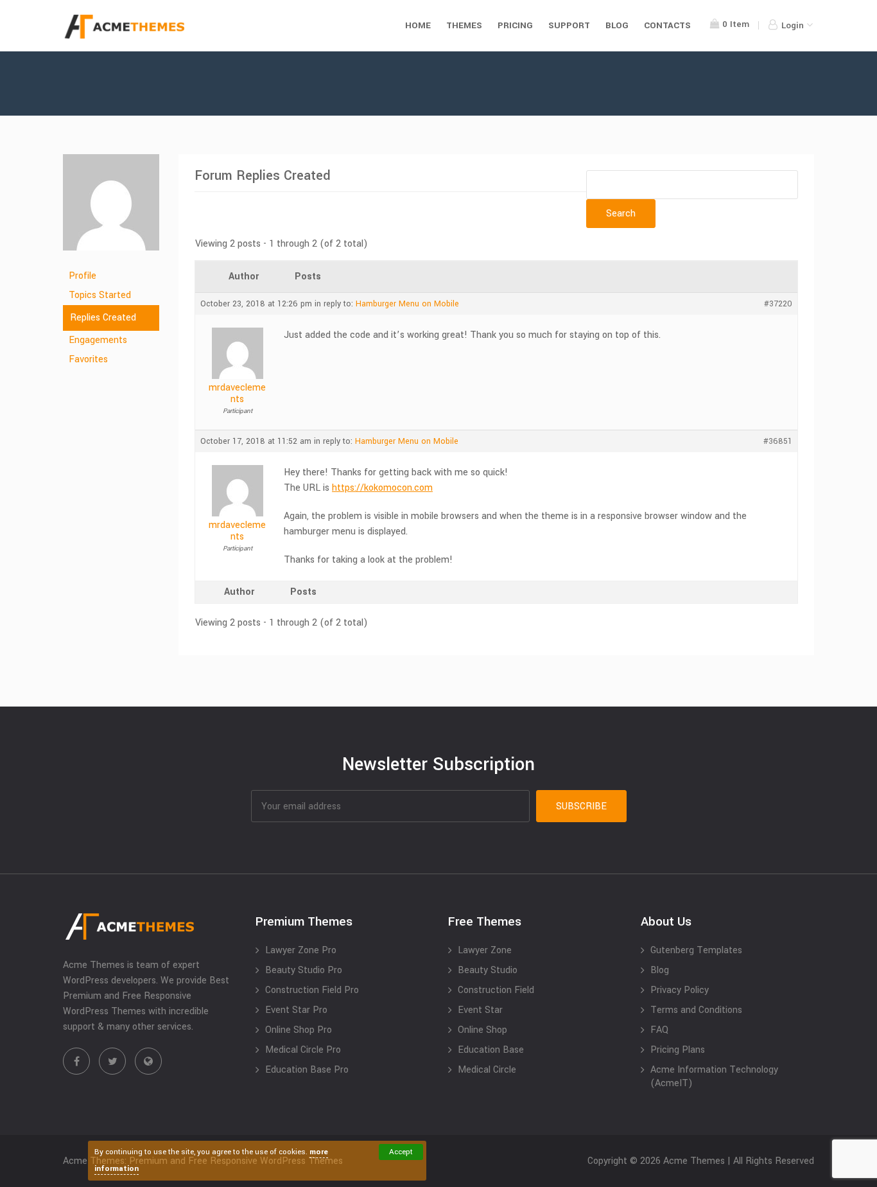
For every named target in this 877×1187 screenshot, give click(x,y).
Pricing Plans (677, 1050)
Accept (401, 1152)
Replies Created (103, 317)
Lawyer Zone (485, 950)
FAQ (659, 1030)
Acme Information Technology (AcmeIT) (714, 1076)
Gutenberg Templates (696, 950)
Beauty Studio (487, 970)
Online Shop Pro (298, 1030)
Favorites (88, 359)
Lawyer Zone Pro (300, 950)
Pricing (515, 25)
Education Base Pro (307, 1070)
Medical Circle (487, 1070)
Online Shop (482, 1030)
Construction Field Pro (312, 990)
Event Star (480, 1010)
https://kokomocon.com (382, 488)
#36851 (777, 441)
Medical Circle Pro (303, 1050)
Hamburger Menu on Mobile (407, 304)
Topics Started (100, 295)
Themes (464, 25)
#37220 (778, 304)
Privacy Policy (679, 990)
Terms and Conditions (696, 1010)
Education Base (491, 1050)
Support (569, 25)
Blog (617, 25)
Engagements (98, 340)
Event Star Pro (296, 1010)
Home (418, 25)
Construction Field (496, 990)
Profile (82, 276)
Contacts (667, 25)
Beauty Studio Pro (303, 970)
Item (735, 24)
